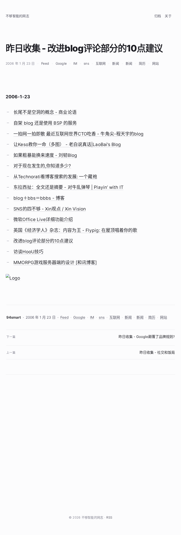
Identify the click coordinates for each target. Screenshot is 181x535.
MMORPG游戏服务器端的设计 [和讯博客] (55, 262)
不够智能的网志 (17, 16)
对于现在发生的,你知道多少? (42, 166)
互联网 (101, 63)
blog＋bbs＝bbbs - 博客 (39, 198)
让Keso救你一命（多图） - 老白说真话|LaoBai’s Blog (67, 144)
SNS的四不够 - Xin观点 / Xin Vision (49, 209)
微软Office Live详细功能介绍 (43, 219)
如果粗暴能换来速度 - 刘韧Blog (45, 155)
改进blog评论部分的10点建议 (43, 241)
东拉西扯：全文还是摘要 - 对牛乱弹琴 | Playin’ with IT (68, 187)
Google (61, 63)
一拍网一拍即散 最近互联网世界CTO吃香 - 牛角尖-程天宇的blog (78, 134)
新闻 (115, 63)
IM (75, 63)
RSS (109, 517)
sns (86, 63)
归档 (157, 16)
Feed (45, 63)
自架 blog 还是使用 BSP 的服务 (45, 123)
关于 (168, 16)
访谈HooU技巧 (28, 251)
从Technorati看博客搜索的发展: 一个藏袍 (55, 176)
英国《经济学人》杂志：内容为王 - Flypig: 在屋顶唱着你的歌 (75, 230)
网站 (155, 63)
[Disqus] (90, 444)
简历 (142, 63)
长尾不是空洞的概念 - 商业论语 (45, 112)
